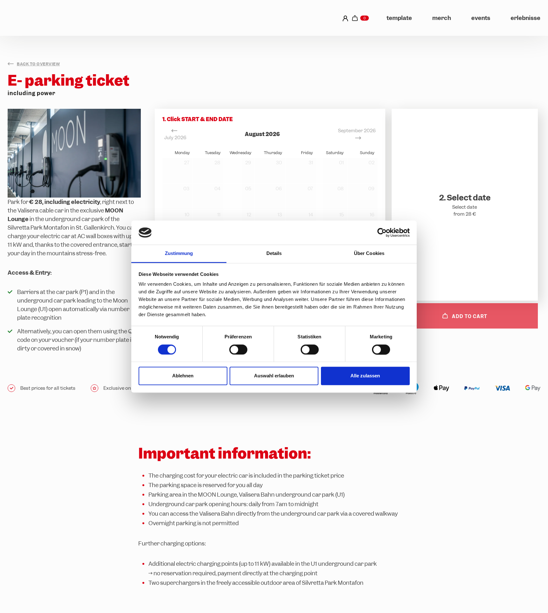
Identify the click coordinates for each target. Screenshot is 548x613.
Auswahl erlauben (274, 376)
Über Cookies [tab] (369, 253)
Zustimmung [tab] (179, 253)
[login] (345, 18)
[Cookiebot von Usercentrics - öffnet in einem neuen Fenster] (382, 232)
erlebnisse (525, 18)
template (399, 18)
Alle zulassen (365, 376)
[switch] (238, 349)
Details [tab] (274, 253)
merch (441, 18)
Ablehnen (182, 376)
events (480, 18)
